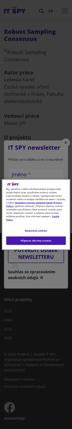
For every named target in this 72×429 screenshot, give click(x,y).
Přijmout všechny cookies (36, 240)
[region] (36, 214)
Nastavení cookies (36, 230)
